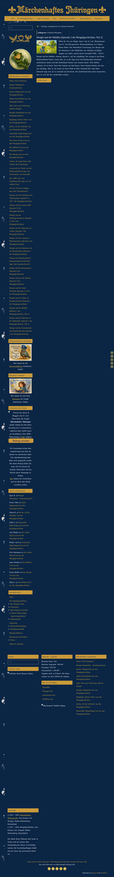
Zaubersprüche (15, 619)
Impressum (13, 623)
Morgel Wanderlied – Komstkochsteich (90, 665)
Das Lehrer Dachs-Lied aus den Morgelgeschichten (19, 535)
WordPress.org (47, 699)
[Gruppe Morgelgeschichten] (111, 352)
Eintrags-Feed (47, 691)
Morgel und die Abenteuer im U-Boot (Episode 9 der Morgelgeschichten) (20, 231)
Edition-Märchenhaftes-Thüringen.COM (40, 862)
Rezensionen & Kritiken (18, 637)
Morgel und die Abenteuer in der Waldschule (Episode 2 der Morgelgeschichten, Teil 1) (20, 321)
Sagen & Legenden (16, 644)
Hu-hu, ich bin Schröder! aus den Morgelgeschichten (19, 515)
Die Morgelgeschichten (17, 601)
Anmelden (46, 687)
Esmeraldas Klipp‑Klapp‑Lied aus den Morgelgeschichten (19, 525)
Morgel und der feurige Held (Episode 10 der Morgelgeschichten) (20, 208)
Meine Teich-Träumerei (18, 81)
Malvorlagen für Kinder (19, 610)
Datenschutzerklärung (18, 626)
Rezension (16, 399)
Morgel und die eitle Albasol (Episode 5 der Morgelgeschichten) (20, 281)
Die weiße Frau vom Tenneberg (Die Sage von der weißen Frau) (20, 181)
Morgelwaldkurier (16, 366)
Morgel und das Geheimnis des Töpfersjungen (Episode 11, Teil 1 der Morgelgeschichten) (21, 198)
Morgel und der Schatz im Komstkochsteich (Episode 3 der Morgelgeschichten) (19, 301)
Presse (12, 640)
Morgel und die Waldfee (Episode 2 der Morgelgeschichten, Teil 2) (70, 37)
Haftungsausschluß (17, 629)
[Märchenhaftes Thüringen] (111, 359)
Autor (11, 597)
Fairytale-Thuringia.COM (78, 862)
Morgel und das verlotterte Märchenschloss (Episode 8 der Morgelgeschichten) (21, 241)
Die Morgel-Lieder (17, 604)
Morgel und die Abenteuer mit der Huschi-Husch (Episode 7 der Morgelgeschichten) (20, 251)
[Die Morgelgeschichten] (111, 356)
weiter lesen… (43, 80)
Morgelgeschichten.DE (61, 862)
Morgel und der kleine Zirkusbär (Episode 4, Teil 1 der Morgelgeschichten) (19, 291)
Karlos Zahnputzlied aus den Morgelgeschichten (17, 505)
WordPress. (104, 873)
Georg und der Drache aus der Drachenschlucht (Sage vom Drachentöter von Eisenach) (20, 171)
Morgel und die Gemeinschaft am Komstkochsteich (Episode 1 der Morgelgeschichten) (20, 331)
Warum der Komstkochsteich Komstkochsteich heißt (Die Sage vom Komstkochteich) (20, 261)
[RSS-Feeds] (111, 363)
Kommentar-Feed (48, 695)
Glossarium (14, 607)
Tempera (95, 873)
